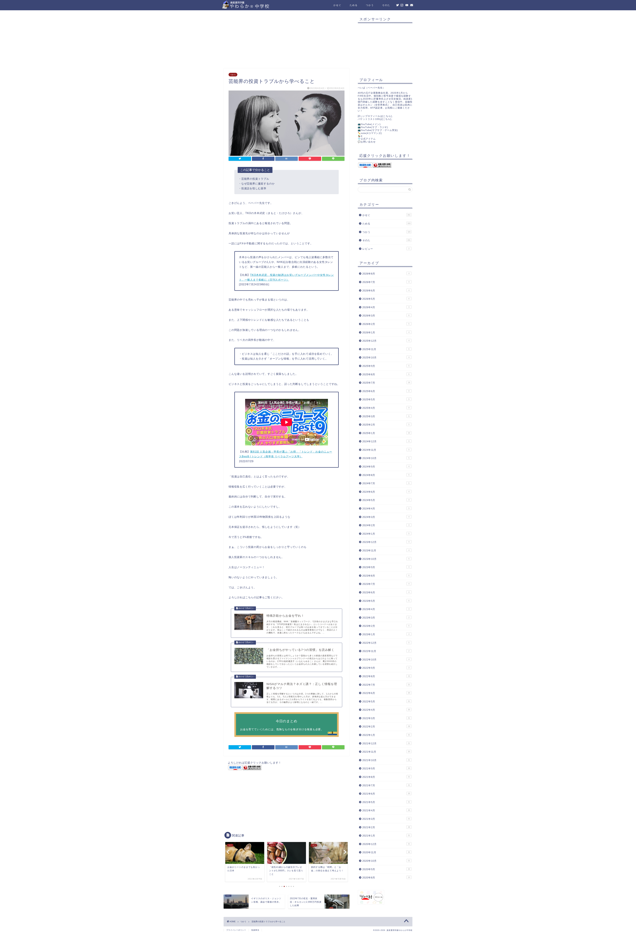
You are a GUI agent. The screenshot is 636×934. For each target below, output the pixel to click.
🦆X (360, 136)
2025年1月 (386, 433)
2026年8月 (385, 273)
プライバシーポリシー (236, 930)
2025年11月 (385, 349)
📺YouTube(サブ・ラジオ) (373, 127)
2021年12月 (386, 743)
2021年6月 (386, 793)
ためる (354, 5)
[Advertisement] (286, 40)
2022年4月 (386, 709)
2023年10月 (385, 559)
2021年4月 (386, 810)
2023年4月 (385, 609)
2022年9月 (385, 667)
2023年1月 (385, 634)
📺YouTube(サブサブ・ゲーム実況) (378, 130)
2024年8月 (385, 475)
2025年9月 (385, 366)
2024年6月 (385, 491)
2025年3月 (385, 416)
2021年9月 (386, 768)
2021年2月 (386, 827)
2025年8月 (385, 374)
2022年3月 (386, 718)
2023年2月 (385, 625)
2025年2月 (385, 424)
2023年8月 (385, 575)
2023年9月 (385, 567)
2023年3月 (385, 617)
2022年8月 (386, 676)
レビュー (385, 248)
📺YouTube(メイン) (369, 124)
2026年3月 (385, 315)
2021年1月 (386, 835)
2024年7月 (385, 483)
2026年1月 (385, 332)
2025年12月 (385, 340)
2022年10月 (385, 659)
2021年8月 (386, 777)
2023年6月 (385, 592)
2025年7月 (386, 382)
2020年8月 (386, 877)
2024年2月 (385, 525)
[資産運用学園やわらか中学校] (255, 7)
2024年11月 (385, 449)
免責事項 (255, 930)
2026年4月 (385, 307)
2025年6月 (385, 391)
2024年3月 (385, 517)
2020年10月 (386, 860)
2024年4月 (385, 508)
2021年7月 (386, 785)
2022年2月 (386, 726)
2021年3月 (386, 818)
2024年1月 (385, 533)
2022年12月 (385, 642)
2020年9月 (386, 869)
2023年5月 (385, 600)
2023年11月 (385, 550)
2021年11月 (386, 751)
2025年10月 (385, 357)
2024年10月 (385, 458)
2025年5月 (385, 399)
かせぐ (337, 5)
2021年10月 (386, 760)
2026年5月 (385, 298)
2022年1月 (386, 735)
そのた (386, 5)
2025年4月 (385, 407)
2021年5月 (386, 802)
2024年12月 (385, 441)
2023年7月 (385, 584)
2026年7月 (385, 282)
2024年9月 (385, 466)
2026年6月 (385, 290)
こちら (387, 116)
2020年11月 (386, 852)
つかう (370, 5)
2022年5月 (386, 701)
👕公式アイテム (367, 139)
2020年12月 (386, 844)
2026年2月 (385, 324)
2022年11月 (385, 651)
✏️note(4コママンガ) (370, 133)
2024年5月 (385, 500)
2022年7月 (386, 684)
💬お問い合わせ (367, 142)
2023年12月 (385, 542)
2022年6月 (386, 693)
